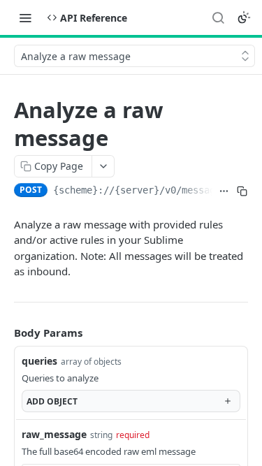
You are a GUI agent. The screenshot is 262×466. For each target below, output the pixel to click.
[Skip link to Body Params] (4, 332)
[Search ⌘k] (218, 17)
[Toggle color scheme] (244, 17)
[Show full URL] (224, 191)
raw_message (54, 434)
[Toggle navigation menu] (25, 17)
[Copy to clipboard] (241, 191)
